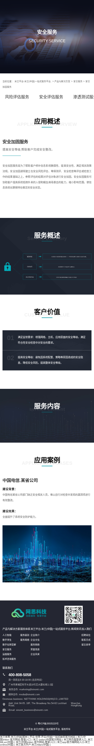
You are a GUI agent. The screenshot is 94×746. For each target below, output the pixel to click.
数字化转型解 (9, 644)
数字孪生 (7, 640)
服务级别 (24, 635)
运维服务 (7, 654)
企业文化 (35, 640)
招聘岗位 (85, 635)
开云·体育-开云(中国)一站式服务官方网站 (52, 736)
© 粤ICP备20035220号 (47, 723)
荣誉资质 (35, 649)
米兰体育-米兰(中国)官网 (13, 736)
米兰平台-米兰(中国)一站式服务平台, (33, 81)
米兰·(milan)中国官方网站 (47, 739)
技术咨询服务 (9, 659)
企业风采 (35, 654)
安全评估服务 (51, 97)
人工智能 (7, 635)
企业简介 (35, 635)
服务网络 (24, 640)
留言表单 (85, 644)
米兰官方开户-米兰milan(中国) (32, 744)
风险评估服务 (17, 97)
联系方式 (85, 640)
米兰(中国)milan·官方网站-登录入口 (35, 742)
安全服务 (77, 81)
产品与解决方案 (62, 81)
